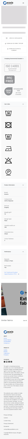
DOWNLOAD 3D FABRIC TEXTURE (15, 43)
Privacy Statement (8, 423)
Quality (5, 350)
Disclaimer (6, 426)
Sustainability (7, 341)
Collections (7, 353)
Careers (6, 417)
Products (6, 355)
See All (25, 320)
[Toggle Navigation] (23, 3)
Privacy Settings (8, 415)
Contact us (6, 343)
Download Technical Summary (15, 49)
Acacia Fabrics (7, 340)
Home (5, 338)
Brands (5, 351)
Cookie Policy (7, 420)
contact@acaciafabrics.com (11, 429)
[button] (14, 38)
